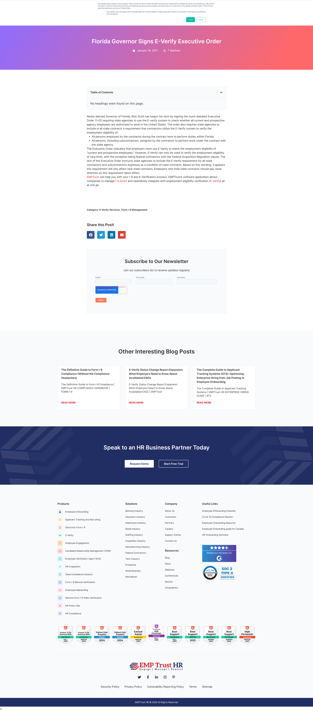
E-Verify (215, 181)
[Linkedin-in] (156, 677)
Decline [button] (201, 20)
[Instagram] (165, 677)
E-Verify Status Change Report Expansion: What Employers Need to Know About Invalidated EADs (156, 373)
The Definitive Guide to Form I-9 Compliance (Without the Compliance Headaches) (85, 373)
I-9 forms (121, 181)
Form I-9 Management (134, 209)
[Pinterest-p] (173, 677)
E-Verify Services (109, 209)
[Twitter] (139, 677)
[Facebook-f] (148, 677)
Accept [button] (190, 20)
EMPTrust (93, 177)
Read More (68, 402)
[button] (221, 92)
